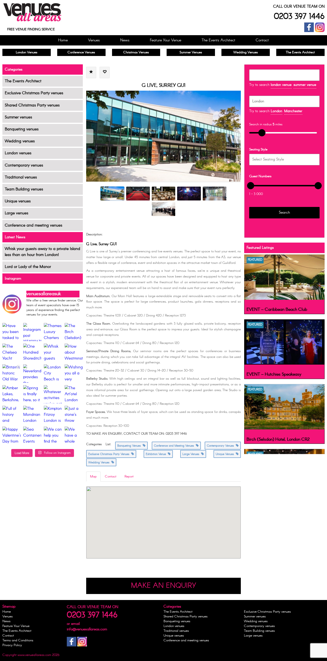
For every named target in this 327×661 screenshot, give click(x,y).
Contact (262, 40)
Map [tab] (93, 476)
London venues (18, 153)
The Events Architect (218, 40)
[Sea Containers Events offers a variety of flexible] (32, 436)
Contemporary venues (24, 165)
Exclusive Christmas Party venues (34, 93)
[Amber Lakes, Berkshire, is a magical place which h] (11, 394)
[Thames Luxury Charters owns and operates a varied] (53, 332)
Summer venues (18, 117)
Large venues (16, 213)
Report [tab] (129, 476)
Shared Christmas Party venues (32, 105)
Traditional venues (21, 177)
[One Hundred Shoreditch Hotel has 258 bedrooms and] (32, 353)
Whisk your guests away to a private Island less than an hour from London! (42, 252)
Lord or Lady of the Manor (28, 267)
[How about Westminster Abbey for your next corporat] (74, 353)
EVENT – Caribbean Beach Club (277, 309)
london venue (281, 85)
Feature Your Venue (165, 40)
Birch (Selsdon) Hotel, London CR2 (278, 439)
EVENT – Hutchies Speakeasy (274, 374)
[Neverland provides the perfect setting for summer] (32, 373)
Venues (94, 40)
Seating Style (258, 149)
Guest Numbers (260, 176)
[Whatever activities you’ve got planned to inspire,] (53, 394)
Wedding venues (20, 141)
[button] (163, 516)
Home (63, 40)
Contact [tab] (110, 476)
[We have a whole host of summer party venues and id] (74, 436)
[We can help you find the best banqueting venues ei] (53, 436)
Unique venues (18, 201)
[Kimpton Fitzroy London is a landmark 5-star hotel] (53, 415)
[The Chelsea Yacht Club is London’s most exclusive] (11, 353)
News (125, 40)
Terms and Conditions (17, 640)
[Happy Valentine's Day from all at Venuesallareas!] (11, 436)
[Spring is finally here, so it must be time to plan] (32, 394)
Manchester (293, 111)
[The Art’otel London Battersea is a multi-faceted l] (74, 394)
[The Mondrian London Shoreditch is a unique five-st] (32, 415)
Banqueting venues (22, 129)
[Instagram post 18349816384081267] (32, 332)
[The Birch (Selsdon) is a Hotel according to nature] (74, 332)
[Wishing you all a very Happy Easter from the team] (74, 373)
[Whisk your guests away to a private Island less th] (53, 353)
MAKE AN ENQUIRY (163, 586)
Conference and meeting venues (33, 225)
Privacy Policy (12, 645)
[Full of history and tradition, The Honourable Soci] (11, 415)
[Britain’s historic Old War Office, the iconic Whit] (11, 373)
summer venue (304, 85)
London (276, 111)
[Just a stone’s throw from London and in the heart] (74, 415)
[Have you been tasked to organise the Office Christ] (11, 332)
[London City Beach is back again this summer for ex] (53, 373)
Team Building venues (24, 189)
